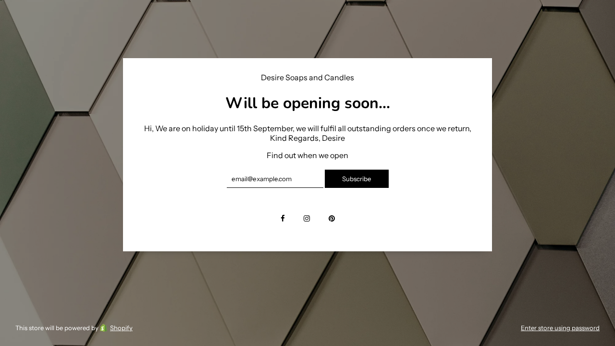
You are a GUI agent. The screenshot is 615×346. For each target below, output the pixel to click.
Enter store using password (560, 328)
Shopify (121, 328)
